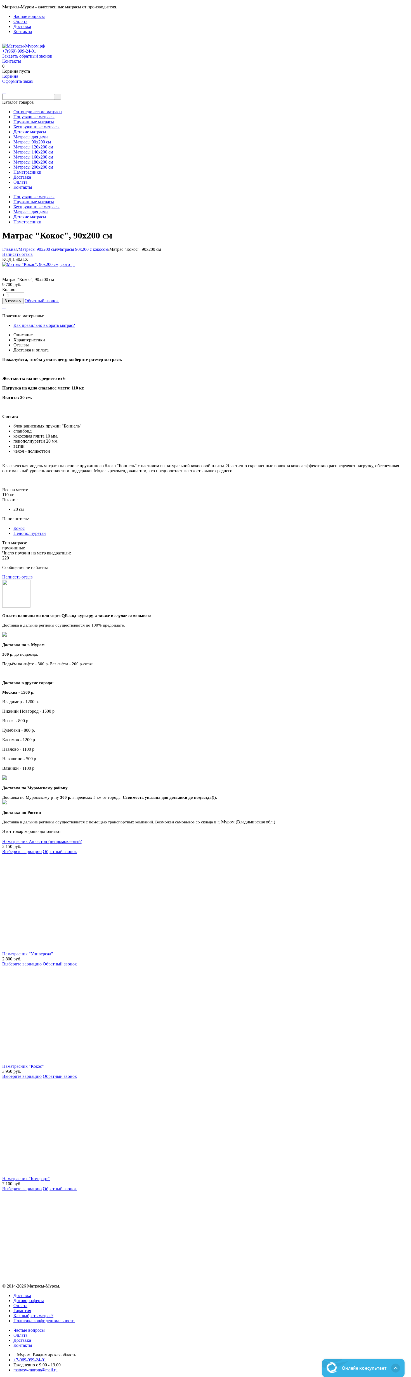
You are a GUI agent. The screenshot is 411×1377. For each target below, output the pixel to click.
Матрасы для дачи (30, 211)
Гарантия (22, 1310)
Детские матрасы (29, 216)
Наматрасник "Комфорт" (26, 1178)
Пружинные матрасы (33, 201)
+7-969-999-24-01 (29, 1359)
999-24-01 (19, 51)
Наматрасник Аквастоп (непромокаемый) (42, 841)
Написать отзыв (17, 254)
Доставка (22, 26)
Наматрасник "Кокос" (23, 1066)
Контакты (22, 31)
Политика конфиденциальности (44, 1320)
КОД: (7, 259)
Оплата (20, 21)
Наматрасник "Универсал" (27, 953)
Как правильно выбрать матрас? (44, 325)
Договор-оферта (28, 1300)
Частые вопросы (29, 16)
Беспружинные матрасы (36, 206)
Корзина (10, 76)
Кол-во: (9, 289)
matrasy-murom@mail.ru (35, 1369)
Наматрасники (27, 221)
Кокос (19, 528)
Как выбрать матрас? (33, 1315)
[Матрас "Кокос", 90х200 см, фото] (36, 264)
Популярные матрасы (34, 196)
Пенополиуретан (29, 533)
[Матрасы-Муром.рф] (23, 46)
